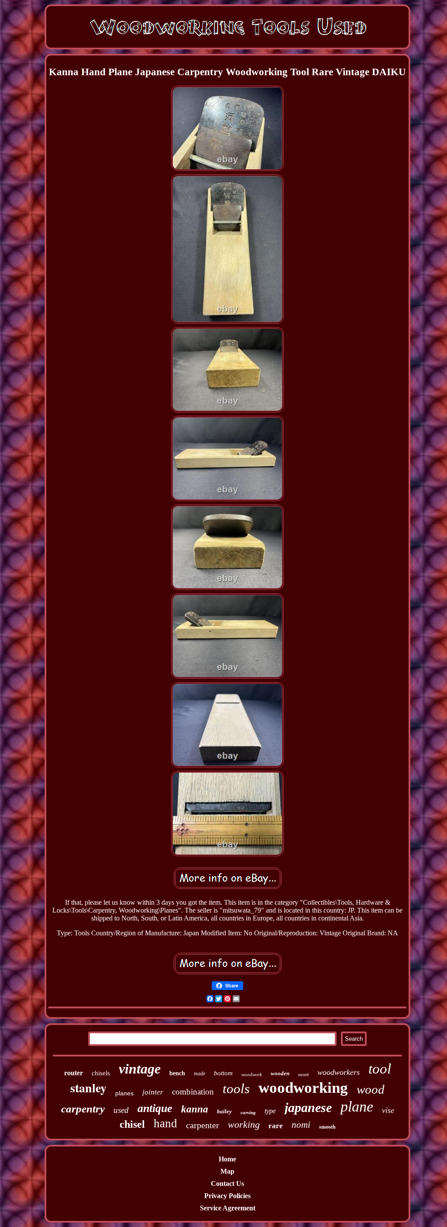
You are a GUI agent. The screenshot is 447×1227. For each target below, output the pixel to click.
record (303, 1074)
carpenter (202, 1125)
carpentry (83, 1109)
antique (155, 1108)
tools (236, 1088)
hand (165, 1123)
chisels (101, 1073)
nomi (301, 1124)
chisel (132, 1124)
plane (356, 1106)
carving (248, 1112)
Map (227, 1171)
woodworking (303, 1087)
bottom (223, 1073)
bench (177, 1073)
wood (371, 1089)
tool (379, 1069)
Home (227, 1159)
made (199, 1073)
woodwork (251, 1074)
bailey (224, 1111)
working (244, 1124)
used (121, 1110)
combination (193, 1091)
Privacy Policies (227, 1195)
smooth (327, 1127)
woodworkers (338, 1072)
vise (388, 1110)
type (270, 1111)
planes (124, 1093)
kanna (194, 1109)
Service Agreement (227, 1208)
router (73, 1073)
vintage (140, 1069)
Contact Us (227, 1183)
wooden (280, 1073)
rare (275, 1126)
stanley (88, 1088)
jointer (152, 1092)
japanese (308, 1107)
